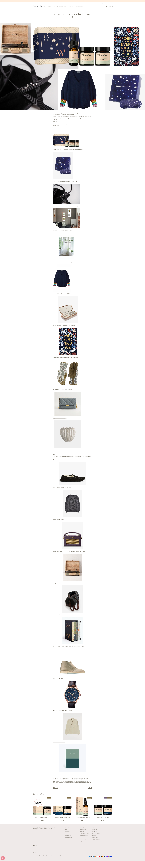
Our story (82, 831)
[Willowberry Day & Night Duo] (102, 806)
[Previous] (59, 1)
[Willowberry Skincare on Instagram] (35, 853)
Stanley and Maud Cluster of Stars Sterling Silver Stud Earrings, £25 (66, 205)
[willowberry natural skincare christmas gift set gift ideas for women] (72, 137)
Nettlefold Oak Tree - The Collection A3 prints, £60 (63, 230)
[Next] (86, 1)
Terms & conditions (96, 839)
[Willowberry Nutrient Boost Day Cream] (42, 806)
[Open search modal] (107, 6)
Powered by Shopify (36, 856)
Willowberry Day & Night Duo (103, 817)
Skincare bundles (68, 837)
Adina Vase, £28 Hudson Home (59, 449)
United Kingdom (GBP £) (107, 3)
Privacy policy (95, 837)
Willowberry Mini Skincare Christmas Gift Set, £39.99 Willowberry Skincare (68, 149)
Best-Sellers (67, 831)
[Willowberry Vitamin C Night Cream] (62, 806)
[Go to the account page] (109, 6)
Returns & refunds (96, 833)
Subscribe (55, 848)
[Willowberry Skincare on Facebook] (33, 853)
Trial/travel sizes (68, 835)
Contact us (94, 829)
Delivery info (94, 831)
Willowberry (55, 778)
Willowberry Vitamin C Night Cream (62, 817)
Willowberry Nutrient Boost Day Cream (42, 817)
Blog (81, 843)
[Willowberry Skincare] (39, 6)
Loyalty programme (84, 841)
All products (67, 829)
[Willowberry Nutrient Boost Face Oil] (82, 806)
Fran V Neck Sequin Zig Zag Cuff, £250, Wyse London (64, 293)
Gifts (65, 833)
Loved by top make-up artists (62, 781)
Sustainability (83, 838)
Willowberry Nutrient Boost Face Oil (82, 817)
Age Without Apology (84, 833)
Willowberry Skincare (42, 855)
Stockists (94, 835)
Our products (83, 829)
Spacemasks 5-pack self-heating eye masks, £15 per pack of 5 (65, 181)
